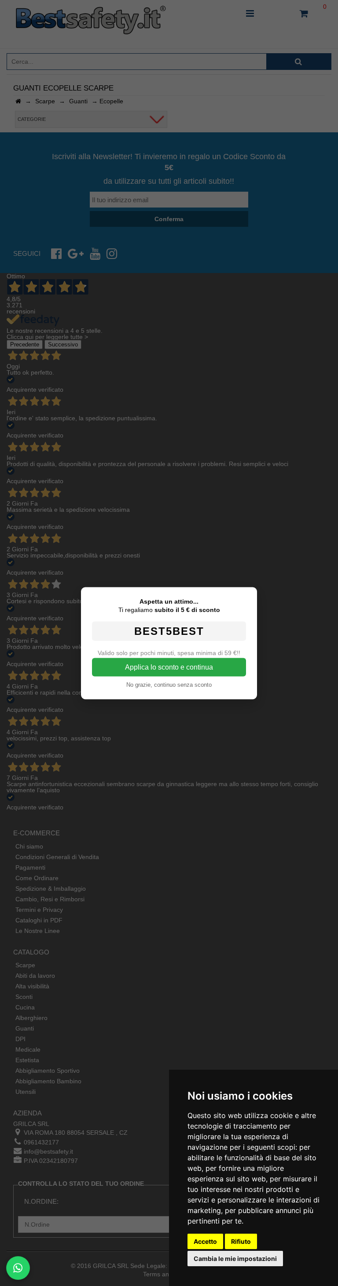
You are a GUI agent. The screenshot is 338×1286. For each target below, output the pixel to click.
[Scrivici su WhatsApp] (17, 1267)
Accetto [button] (205, 1241)
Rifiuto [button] (241, 1241)
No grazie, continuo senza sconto (169, 684)
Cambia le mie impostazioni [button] (235, 1258)
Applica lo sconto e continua (169, 666)
